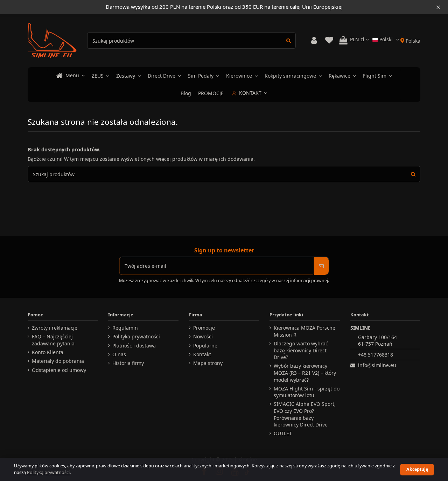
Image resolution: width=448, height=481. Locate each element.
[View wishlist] (329, 40)
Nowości (203, 336)
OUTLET (283, 433)
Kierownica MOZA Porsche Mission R (304, 331)
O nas (119, 354)
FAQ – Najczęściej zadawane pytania (53, 340)
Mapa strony (208, 363)
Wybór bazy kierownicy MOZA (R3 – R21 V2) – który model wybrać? (305, 372)
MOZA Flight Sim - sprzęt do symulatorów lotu (307, 392)
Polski (386, 39)
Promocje (204, 327)
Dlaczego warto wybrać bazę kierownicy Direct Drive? (301, 350)
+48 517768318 (375, 354)
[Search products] (288, 40)
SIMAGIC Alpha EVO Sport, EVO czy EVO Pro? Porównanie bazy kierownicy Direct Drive (305, 414)
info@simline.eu (377, 365)
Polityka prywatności (136, 336)
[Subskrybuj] (321, 266)
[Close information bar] (438, 6)
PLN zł (358, 39)
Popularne (205, 345)
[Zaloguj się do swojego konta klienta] (314, 40)
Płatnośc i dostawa (134, 345)
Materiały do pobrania (58, 361)
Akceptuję (417, 469)
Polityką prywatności (48, 472)
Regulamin (125, 327)
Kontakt (202, 354)
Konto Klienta (47, 352)
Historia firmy (128, 363)
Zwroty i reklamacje (54, 327)
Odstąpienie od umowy (59, 370)
